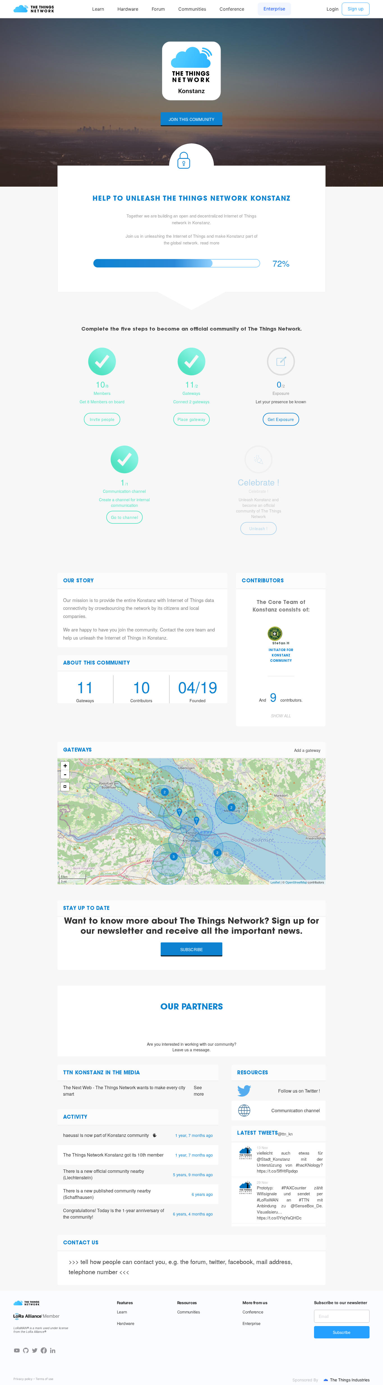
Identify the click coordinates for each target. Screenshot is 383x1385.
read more (210, 243)
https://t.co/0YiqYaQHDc (279, 1218)
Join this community (191, 119)
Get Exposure (281, 419)
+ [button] (65, 765)
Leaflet (275, 882)
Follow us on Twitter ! (299, 1091)
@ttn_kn (285, 1134)
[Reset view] (65, 786)
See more (199, 1090)
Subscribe (191, 949)
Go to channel (124, 517)
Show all (281, 715)
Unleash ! (258, 528)
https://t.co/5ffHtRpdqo (277, 1171)
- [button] (65, 774)
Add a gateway (307, 750)
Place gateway (191, 419)
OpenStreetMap (296, 882)
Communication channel (295, 1110)
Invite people (102, 419)
